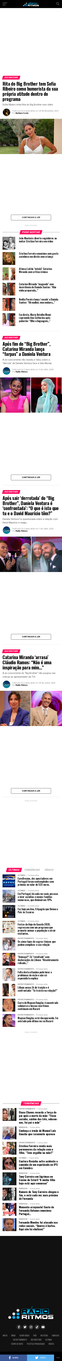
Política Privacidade (36, 1343)
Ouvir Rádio (24, 1335)
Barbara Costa (22, 113)
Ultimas (48, 1339)
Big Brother (36, 1339)
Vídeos (51, 1343)
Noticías (44, 1335)
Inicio (5, 1335)
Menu (13, 1335)
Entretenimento (20, 1339)
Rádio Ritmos (22, 372)
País (35, 1335)
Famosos (55, 1335)
